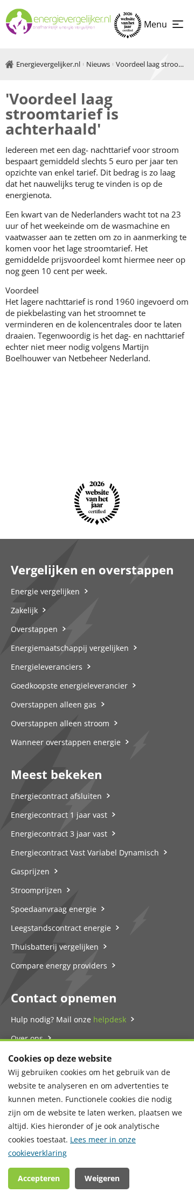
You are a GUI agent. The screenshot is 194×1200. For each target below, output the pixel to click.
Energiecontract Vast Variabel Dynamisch (85, 852)
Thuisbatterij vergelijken (55, 947)
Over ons (27, 1038)
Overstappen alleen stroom (60, 723)
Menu (155, 24)
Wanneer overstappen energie (66, 742)
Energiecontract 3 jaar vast (59, 834)
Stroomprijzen (36, 890)
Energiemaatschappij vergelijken (70, 648)
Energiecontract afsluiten (56, 796)
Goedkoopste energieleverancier (69, 685)
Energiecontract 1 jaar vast (59, 815)
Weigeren (102, 1178)
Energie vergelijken (45, 591)
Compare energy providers (59, 965)
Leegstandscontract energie (61, 928)
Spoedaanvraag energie (53, 909)
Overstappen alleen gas (53, 704)
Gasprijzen (30, 871)
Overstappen (34, 629)
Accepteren (39, 1178)
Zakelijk (24, 610)
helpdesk (109, 1019)
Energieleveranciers (46, 667)
